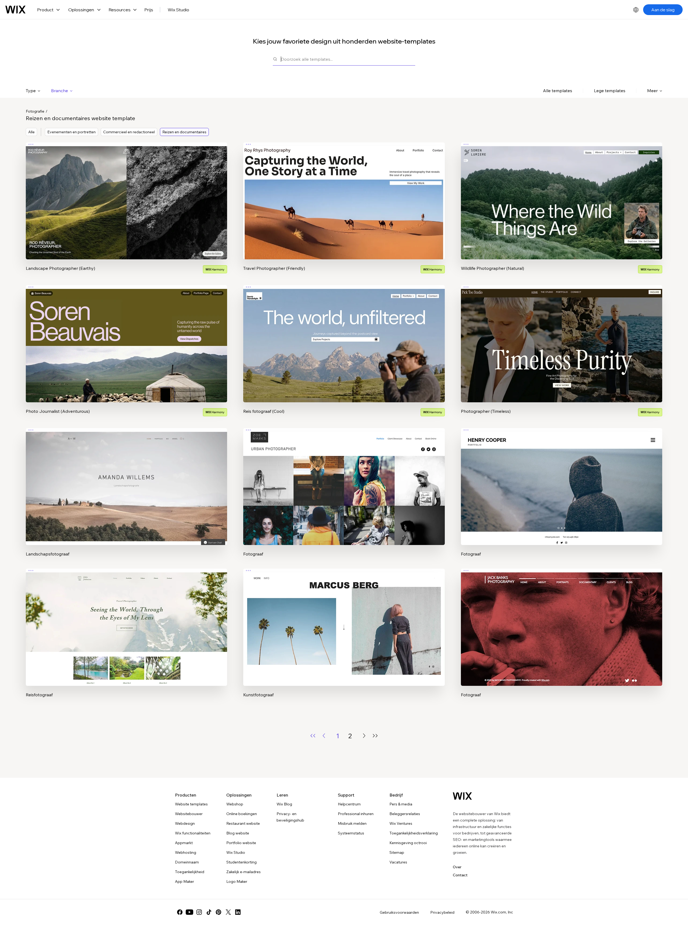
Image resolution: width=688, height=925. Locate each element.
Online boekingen (241, 813)
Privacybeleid (442, 912)
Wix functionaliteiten (192, 833)
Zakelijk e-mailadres (243, 871)
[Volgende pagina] (364, 735)
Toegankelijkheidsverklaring (413, 833)
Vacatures (398, 862)
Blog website (237, 833)
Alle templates (557, 90)
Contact (460, 875)
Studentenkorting (241, 862)
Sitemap (396, 852)
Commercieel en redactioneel (129, 132)
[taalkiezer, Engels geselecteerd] (636, 10)
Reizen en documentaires (184, 132)
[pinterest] (218, 912)
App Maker (184, 881)
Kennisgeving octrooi (408, 842)
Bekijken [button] (126, 211)
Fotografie (35, 111)
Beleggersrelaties (404, 813)
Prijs (148, 9)
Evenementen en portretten (71, 132)
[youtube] (189, 912)
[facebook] (180, 912)
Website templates (191, 804)
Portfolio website (241, 842)
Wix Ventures (400, 823)
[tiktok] (209, 912)
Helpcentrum (349, 804)
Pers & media (400, 804)
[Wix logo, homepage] (462, 796)
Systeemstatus (351, 833)
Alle (31, 132)
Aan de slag (663, 9)
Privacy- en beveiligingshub (290, 817)
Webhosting (185, 852)
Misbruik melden (352, 823)
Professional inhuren (356, 813)
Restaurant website (243, 823)
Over (457, 867)
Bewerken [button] (126, 196)
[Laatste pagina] (375, 735)
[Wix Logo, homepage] (15, 10)
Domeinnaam (187, 862)
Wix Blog (284, 804)
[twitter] (228, 912)
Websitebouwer (189, 813)
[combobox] (348, 59)
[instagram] (199, 912)
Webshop (234, 804)
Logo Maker (236, 881)
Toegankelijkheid (189, 871)
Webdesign (185, 823)
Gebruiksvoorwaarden (399, 912)
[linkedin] (238, 912)
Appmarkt (184, 842)
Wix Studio (178, 9)
